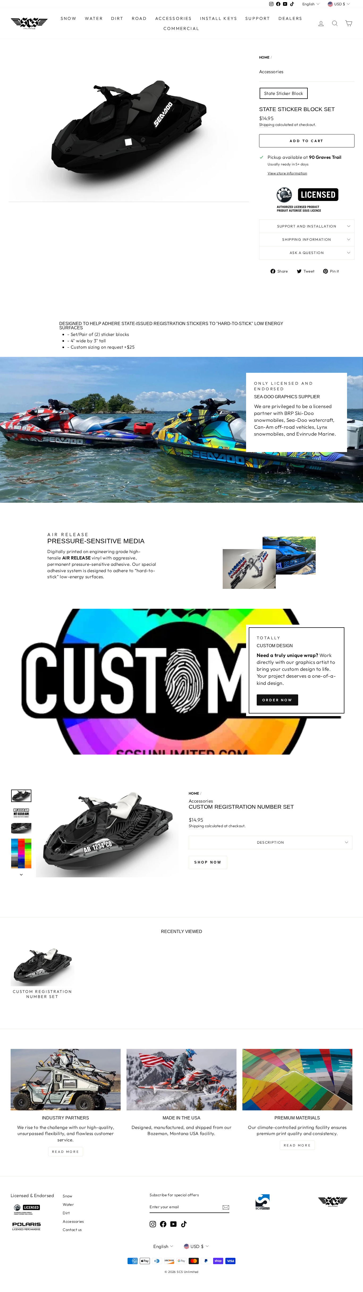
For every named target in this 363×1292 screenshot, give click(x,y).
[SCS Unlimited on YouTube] (173, 1224)
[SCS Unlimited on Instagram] (153, 1224)
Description (270, 842)
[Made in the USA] (181, 1080)
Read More (65, 1152)
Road (139, 18)
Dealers (290, 18)
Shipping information (306, 239)
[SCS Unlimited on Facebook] (163, 1224)
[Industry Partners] (66, 1080)
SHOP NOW (208, 862)
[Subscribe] (225, 1207)
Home (264, 57)
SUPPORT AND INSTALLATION (307, 226)
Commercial (181, 28)
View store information (287, 173)
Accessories (173, 18)
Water (94, 18)
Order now (277, 700)
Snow (69, 18)
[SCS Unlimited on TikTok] (184, 1224)
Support (257, 18)
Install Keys (218, 18)
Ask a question (307, 252)
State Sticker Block (283, 93)
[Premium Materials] (297, 1080)
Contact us (72, 1229)
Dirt (117, 18)
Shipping (266, 124)
